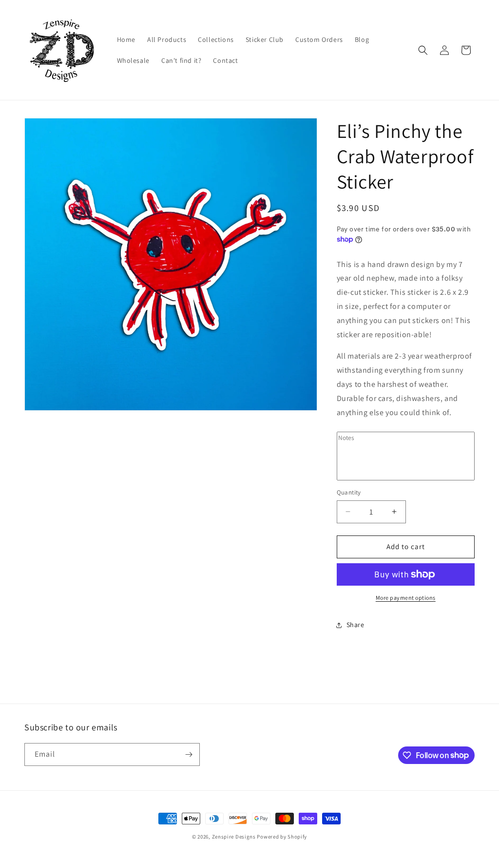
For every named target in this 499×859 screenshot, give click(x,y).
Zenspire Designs (234, 836)
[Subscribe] (188, 754)
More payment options (406, 597)
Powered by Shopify (282, 836)
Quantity (349, 492)
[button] (423, 50)
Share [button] (355, 624)
